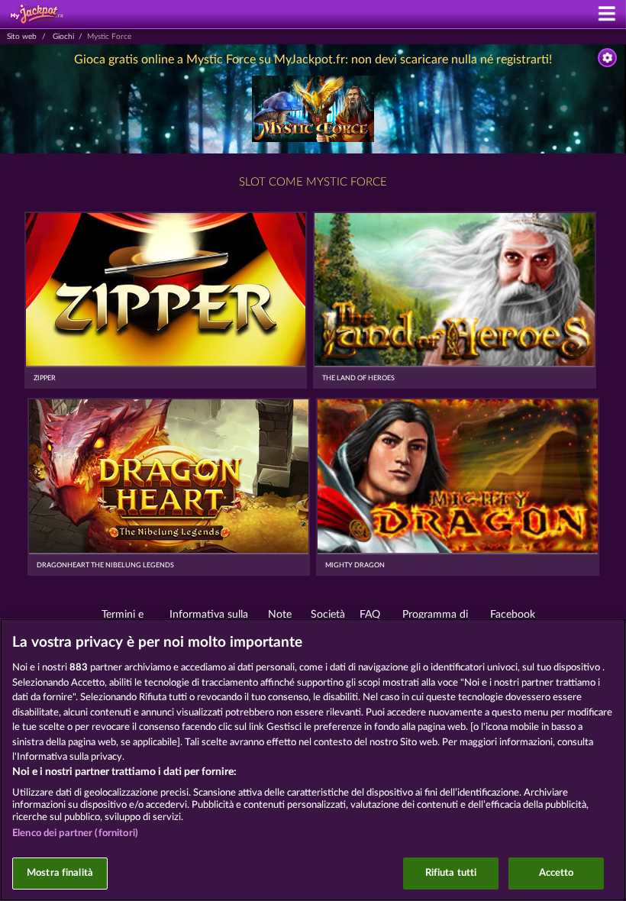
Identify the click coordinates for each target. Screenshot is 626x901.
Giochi (63, 36)
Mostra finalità (60, 873)
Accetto (556, 873)
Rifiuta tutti (451, 873)
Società (328, 614)
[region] (313, 759)
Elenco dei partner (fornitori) (75, 833)
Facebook (512, 614)
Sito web (22, 36)
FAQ (370, 614)
